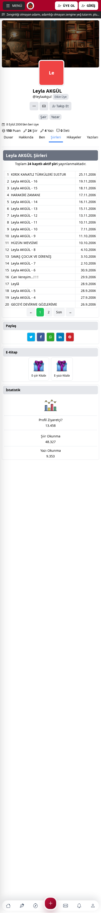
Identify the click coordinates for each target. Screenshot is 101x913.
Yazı (49, 130)
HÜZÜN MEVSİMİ (24, 243)
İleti (65, 130)
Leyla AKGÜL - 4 (23, 297)
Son (59, 312)
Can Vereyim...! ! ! (24, 277)
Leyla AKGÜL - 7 (23, 263)
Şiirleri (56, 137)
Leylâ (15, 284)
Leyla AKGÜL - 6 (23, 270)
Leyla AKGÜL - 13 (24, 208)
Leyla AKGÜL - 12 (24, 215)
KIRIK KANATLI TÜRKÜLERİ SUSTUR (38, 174)
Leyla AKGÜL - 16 (24, 181)
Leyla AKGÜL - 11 (24, 222)
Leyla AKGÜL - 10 (24, 229)
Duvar (8, 137)
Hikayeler (74, 137)
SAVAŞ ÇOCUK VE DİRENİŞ (31, 256)
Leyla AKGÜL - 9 (23, 236)
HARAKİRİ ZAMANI (25, 195)
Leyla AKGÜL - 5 (23, 290)
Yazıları (92, 137)
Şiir (33, 130)
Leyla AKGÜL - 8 (23, 249)
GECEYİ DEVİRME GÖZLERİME (34, 304)
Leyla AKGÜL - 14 (24, 201)
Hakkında (26, 137)
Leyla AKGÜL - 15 (24, 188)
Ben (42, 137)
